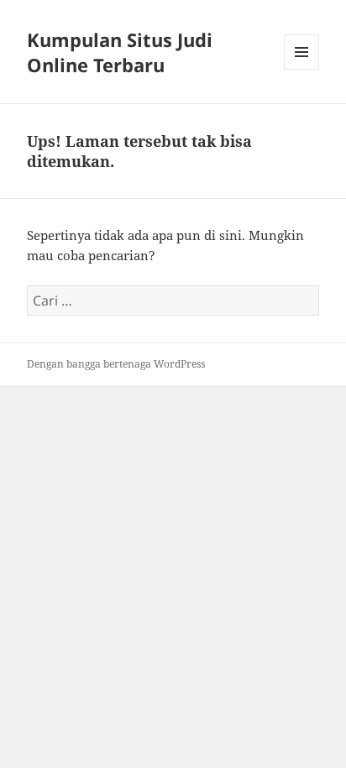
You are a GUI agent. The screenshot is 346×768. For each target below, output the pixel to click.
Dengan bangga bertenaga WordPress (116, 364)
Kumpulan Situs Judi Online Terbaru (119, 52)
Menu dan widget (302, 69)
